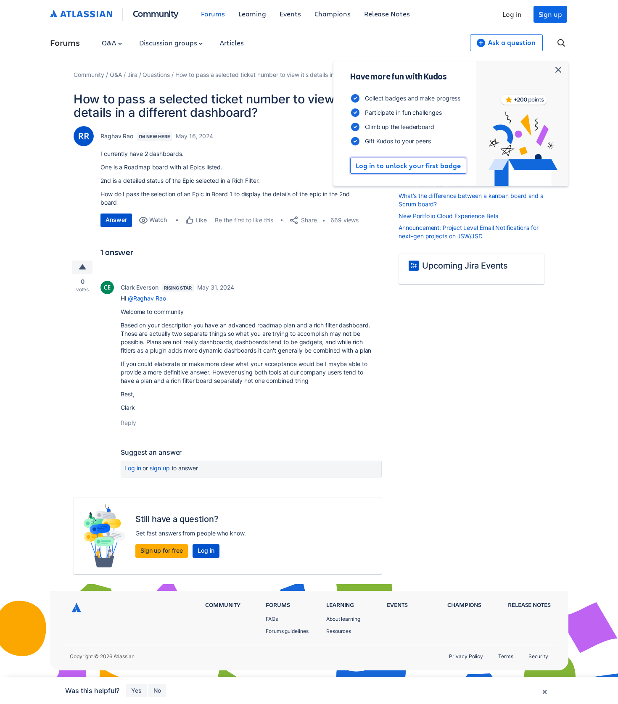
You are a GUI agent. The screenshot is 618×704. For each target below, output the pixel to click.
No (157, 690)
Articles (231, 42)
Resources (338, 631)
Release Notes (387, 13)
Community (156, 13)
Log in (512, 14)
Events (290, 13)
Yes (136, 690)
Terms (505, 656)
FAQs (272, 619)
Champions (332, 13)
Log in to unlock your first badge (408, 165)
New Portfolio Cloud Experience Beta (449, 215)
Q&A (110, 42)
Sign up (550, 14)
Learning (252, 13)
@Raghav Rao (147, 298)
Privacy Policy (466, 656)
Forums (213, 13)
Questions (156, 74)
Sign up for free (161, 550)
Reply (128, 422)
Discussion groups (169, 42)
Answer (116, 219)
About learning (343, 619)
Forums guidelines (287, 631)
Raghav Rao (116, 136)
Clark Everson (139, 287)
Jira (132, 74)
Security (538, 656)
